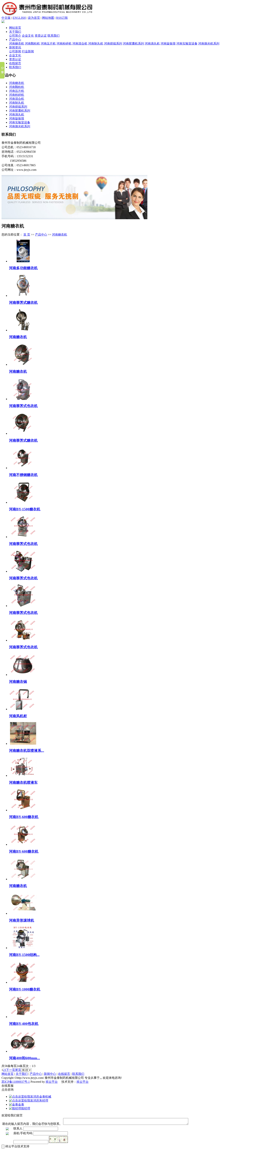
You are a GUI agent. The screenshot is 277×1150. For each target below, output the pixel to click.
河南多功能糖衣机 (23, 268)
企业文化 (28, 35)
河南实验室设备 (186, 43)
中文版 (6, 17)
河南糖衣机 (16, 43)
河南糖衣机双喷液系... (26, 751)
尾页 (18, 1069)
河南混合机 (79, 43)
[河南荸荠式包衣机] (23, 398)
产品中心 (15, 39)
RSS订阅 (62, 17)
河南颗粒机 (32, 43)
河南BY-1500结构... (24, 955)
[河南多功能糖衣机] (23, 261)
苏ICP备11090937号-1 (16, 1081)
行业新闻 (28, 51)
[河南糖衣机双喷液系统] (23, 743)
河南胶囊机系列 (133, 43)
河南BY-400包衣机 (23, 1024)
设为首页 (34, 17)
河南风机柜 (18, 716)
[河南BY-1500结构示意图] (23, 947)
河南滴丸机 (152, 43)
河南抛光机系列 (208, 43)
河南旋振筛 (168, 43)
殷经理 (25, 1108)
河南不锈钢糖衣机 (23, 475)
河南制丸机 (95, 43)
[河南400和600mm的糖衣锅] (23, 1051)
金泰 (21, 1104)
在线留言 (15, 63)
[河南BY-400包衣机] (23, 1016)
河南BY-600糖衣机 (23, 817)
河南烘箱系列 (113, 43)
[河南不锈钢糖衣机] (23, 467)
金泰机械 (45, 1096)
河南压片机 (48, 43)
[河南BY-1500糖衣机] (23, 502)
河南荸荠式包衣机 (23, 406)
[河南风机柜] (23, 709)
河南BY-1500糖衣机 (24, 509)
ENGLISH (19, 17)
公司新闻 (15, 51)
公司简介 (15, 35)
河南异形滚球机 (21, 920)
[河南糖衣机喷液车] (23, 775)
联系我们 (53, 35)
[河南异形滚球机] (23, 913)
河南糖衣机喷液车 (23, 782)
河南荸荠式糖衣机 (23, 303)
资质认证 (41, 35)
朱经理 (43, 1100)
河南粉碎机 (64, 43)
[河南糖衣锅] (23, 674)
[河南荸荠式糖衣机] (23, 295)
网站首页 (15, 27)
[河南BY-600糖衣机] (23, 810)
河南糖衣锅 (18, 682)
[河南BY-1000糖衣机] (23, 982)
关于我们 (15, 31)
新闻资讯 (15, 47)
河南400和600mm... (24, 1058)
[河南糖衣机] (23, 330)
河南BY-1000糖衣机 (24, 989)
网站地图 (48, 17)
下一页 (10, 1069)
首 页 (26, 234)
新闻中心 (50, 1073)
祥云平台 (52, 1081)
